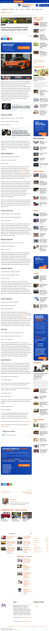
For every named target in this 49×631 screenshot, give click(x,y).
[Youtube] (47, 1)
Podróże (36, 273)
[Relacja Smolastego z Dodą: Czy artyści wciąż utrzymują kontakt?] (36, 220)
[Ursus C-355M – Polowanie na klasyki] (16, 515)
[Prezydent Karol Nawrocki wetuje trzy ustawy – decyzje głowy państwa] (36, 112)
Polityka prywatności (11, 626)
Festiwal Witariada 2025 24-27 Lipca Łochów (43, 397)
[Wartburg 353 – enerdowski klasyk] (5, 515)
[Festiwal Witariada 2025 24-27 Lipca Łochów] (36, 397)
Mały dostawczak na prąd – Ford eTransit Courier (43, 203)
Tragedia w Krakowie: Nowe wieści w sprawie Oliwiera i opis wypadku (44, 99)
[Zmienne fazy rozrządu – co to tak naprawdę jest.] (36, 164)
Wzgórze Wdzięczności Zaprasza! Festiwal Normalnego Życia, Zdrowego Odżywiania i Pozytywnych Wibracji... (44, 411)
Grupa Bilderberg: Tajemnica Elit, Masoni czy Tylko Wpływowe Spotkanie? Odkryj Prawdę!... (44, 45)
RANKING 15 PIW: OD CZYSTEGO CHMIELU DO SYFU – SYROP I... (27, 542)
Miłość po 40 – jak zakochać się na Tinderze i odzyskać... (43, 439)
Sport (33, 9)
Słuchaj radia (25, 47)
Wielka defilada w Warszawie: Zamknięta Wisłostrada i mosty (44, 214)
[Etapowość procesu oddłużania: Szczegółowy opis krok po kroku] (19, 590)
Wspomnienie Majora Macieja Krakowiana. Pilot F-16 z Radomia (43, 240)
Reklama (37, 9)
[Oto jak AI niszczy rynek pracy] (36, 31)
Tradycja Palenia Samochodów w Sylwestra (43, 234)
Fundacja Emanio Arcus (24, 626)
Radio (17, 9)
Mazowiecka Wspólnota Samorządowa (27, 493)
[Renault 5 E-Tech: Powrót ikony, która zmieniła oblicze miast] (36, 198)
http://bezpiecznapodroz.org (14, 501)
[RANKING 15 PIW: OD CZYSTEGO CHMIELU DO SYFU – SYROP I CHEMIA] (19, 542)
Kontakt (17, 626)
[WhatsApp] (11, 39)
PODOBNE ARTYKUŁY (7, 510)
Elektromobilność (39, 171)
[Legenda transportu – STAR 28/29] (27, 515)
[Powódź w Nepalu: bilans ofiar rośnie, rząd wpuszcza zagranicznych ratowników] (36, 91)
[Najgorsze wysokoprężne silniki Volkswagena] (36, 142)
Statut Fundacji (42, 626)
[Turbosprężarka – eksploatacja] (36, 159)
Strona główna (4, 9)
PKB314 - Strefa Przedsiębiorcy (38, 19)
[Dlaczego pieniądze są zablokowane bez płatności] (36, 285)
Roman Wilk (5, 35)
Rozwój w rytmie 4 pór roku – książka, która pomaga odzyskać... (44, 450)
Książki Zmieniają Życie (39, 420)
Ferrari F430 (24, 315)
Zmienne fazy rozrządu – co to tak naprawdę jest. (44, 164)
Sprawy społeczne (39, 67)
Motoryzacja (9, 15)
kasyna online (23, 171)
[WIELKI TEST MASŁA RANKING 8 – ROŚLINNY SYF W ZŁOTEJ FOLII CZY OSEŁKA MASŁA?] (3, 542)
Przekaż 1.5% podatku (8, 12)
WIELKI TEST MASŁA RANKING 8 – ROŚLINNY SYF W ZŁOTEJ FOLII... (11, 542)
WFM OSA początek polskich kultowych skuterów (43, 148)
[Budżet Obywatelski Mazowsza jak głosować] (41, 72)
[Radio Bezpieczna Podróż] (25, 5)
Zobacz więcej (17, 629)
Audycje (21, 9)
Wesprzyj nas (25, 465)
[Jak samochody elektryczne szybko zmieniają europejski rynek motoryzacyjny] (36, 175)
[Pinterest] (8, 39)
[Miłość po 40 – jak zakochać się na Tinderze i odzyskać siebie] (36, 439)
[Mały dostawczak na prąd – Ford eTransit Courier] (36, 204)
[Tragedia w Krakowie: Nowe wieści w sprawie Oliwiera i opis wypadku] (36, 100)
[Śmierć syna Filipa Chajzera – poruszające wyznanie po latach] (19, 548)
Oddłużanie (42, 267)
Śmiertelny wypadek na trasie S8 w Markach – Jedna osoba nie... (44, 105)
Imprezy (36, 210)
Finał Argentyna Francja (6, 492)
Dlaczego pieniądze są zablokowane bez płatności (44, 285)
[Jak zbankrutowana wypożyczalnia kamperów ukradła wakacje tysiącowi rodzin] (36, 277)
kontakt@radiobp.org (25, 621)
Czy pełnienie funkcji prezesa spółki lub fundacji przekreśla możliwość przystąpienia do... (27, 574)
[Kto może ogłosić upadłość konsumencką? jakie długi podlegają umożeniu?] (19, 582)
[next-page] (4, 523)
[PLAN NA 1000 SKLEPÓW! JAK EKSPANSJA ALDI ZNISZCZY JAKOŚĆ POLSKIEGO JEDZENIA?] (36, 36)
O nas (41, 9)
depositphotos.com (27, 617)
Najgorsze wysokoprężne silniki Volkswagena (43, 142)
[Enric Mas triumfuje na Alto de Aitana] (3, 537)
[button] (43, 1)
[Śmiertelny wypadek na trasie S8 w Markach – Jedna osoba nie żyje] (36, 106)
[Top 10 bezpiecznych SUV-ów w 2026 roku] (19, 537)
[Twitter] (5, 39)
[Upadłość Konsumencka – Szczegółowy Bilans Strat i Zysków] (19, 566)
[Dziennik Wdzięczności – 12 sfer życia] (36, 445)
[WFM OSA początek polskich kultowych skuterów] (36, 148)
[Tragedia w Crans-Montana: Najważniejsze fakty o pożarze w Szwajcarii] (36, 227)
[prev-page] (1, 523)
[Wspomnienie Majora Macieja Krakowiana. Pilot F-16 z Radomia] (36, 241)
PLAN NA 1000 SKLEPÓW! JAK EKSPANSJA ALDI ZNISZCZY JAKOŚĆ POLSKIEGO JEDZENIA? (44, 37)
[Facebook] (45, 1)
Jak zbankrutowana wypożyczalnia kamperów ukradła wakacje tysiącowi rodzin (43, 278)
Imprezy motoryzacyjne (38, 60)
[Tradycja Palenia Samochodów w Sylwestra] (36, 235)
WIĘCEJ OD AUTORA (21, 510)
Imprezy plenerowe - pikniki (38, 371)
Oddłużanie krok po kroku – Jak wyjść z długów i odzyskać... (26, 560)
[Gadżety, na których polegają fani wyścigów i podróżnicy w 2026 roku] (36, 306)
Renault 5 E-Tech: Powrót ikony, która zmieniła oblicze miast (44, 197)
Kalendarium (37, 363)
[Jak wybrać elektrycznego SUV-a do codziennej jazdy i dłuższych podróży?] (36, 182)
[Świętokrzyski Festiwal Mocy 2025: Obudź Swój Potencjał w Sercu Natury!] (36, 403)
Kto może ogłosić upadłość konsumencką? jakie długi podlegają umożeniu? (27, 583)
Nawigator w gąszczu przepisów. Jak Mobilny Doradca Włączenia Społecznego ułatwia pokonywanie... (11, 549)
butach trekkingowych (26, 421)
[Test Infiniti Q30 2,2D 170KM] (36, 154)
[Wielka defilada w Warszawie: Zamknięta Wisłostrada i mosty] (36, 214)
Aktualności (11, 9)
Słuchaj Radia (19, 1)
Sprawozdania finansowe (34, 626)
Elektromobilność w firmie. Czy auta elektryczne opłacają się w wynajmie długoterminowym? (43, 190)
